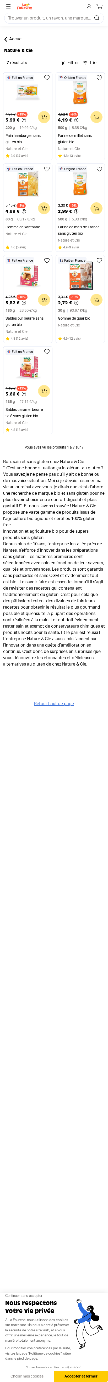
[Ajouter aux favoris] (47, 78)
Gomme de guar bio (74, 318)
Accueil (16, 39)
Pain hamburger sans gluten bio (23, 139)
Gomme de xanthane (23, 227)
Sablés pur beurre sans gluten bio (25, 322)
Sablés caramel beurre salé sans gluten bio (24, 413)
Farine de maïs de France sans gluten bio (79, 230)
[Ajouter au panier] (44, 117)
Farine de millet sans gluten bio (75, 139)
